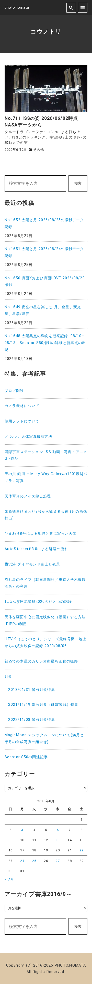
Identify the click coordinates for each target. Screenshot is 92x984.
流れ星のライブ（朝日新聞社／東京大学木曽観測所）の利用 (45, 583)
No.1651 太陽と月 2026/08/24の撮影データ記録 (44, 252)
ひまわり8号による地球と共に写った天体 (40, 533)
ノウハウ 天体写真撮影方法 (28, 436)
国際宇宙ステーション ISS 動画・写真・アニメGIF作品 (46, 455)
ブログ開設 (14, 391)
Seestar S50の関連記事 (26, 757)
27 (58, 861)
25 (34, 861)
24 (22, 861)
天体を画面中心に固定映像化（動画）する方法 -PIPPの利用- (45, 620)
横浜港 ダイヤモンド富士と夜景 (32, 564)
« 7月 (9, 879)
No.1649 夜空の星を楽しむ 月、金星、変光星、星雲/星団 (43, 310)
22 (81, 850)
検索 (78, 183)
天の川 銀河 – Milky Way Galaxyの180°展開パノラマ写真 (46, 477)
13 (58, 840)
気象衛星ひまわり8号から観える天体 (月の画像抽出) (46, 515)
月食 (8, 677)
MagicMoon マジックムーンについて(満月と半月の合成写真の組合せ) (44, 738)
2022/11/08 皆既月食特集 (31, 720)
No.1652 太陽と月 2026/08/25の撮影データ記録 (44, 223)
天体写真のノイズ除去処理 (28, 496)
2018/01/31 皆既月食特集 (31, 690)
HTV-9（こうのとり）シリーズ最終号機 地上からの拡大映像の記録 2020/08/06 (45, 642)
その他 (38, 150)
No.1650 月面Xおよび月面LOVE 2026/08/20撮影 (45, 281)
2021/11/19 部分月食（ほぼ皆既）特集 (43, 704)
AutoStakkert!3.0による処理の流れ (36, 549)
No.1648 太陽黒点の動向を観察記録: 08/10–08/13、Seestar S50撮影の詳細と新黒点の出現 (45, 343)
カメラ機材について (22, 406)
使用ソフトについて (22, 421)
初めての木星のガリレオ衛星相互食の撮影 (41, 661)
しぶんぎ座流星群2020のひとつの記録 (38, 602)
